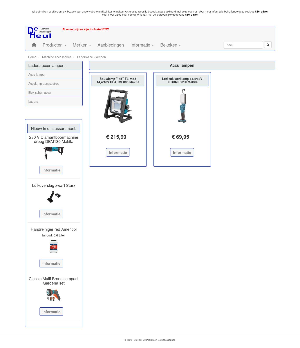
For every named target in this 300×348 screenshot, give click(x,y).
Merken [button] (81, 44)
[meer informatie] (118, 106)
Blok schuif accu (39, 92)
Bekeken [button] (169, 44)
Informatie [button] (141, 44)
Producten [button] (53, 44)
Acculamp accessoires (43, 83)
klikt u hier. (261, 11)
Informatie (51, 170)
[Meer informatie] (53, 153)
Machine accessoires (56, 57)
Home (32, 57)
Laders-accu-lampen (91, 57)
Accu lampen (37, 74)
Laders (33, 101)
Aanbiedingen (111, 44)
